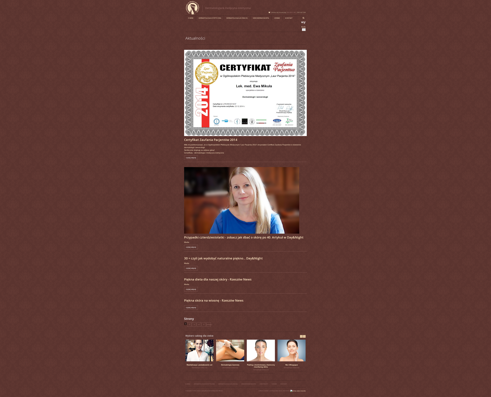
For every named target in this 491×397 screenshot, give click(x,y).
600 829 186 (291, 12)
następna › (209, 325)
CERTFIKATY (263, 384)
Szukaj (303, 27)
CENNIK (277, 18)
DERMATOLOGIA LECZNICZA (237, 18)
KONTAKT (288, 18)
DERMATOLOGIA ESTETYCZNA (210, 18)
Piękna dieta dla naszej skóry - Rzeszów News (218, 279)
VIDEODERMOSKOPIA (261, 18)
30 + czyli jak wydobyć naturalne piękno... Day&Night (223, 258)
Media (186, 242)
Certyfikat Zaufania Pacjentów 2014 (210, 140)
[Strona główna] (194, 8)
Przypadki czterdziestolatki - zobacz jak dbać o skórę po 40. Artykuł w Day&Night (243, 237)
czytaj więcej (191, 158)
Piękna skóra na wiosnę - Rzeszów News (213, 300)
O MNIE (190, 18)
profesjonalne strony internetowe (280, 391)
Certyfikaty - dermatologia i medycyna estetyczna (204, 153)
